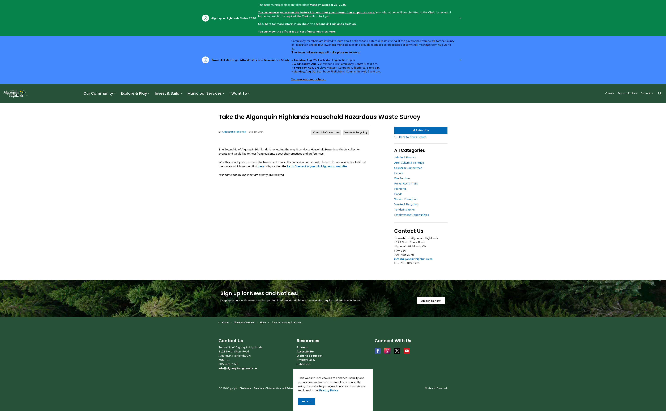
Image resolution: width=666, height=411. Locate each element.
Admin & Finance (405, 157)
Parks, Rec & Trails (406, 183)
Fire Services (402, 178)
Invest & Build (167, 93)
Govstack (442, 388)
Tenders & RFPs (404, 209)
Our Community (98, 93)
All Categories (409, 150)
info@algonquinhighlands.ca (413, 259)
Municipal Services (204, 93)
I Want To (238, 93)
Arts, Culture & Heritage (409, 162)
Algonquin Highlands (234, 131)
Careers (609, 93)
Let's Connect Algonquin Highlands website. (317, 166)
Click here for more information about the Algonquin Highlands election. (307, 24)
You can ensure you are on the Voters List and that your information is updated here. (316, 12)
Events (398, 173)
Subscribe (422, 130)
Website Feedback (309, 355)
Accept (307, 401)
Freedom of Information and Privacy (274, 388)
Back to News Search (412, 137)
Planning (400, 188)
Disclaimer (246, 388)
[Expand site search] (660, 93)
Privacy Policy (306, 359)
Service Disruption (405, 199)
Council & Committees (326, 132)
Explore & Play (134, 93)
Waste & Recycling (355, 132)
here (261, 166)
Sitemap (302, 347)
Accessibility (305, 351)
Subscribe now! (430, 300)
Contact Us (647, 93)
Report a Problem (627, 93)
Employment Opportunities (411, 214)
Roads (398, 194)
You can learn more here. (308, 79)
